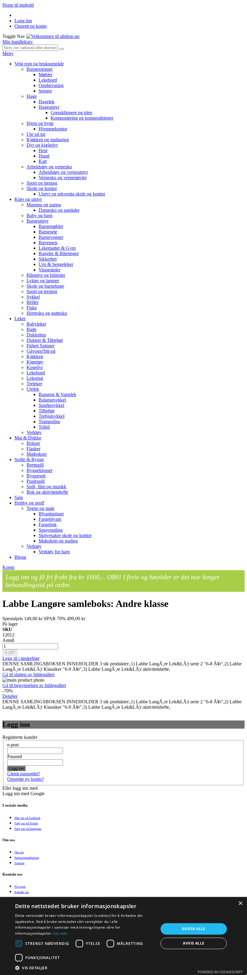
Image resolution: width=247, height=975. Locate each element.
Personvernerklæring (26, 857)
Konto (8, 567)
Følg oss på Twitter (26, 823)
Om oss (19, 852)
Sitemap (19, 863)
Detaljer (9, 696)
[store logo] (53, 36)
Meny (8, 53)
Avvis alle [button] (193, 943)
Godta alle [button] (193, 928)
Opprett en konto (30, 26)
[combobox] (30, 48)
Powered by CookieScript (220, 972)
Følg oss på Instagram (27, 828)
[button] (84, 967)
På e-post (20, 886)
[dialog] (123, 936)
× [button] (240, 903)
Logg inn (23, 20)
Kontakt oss (21, 892)
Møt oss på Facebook (27, 818)
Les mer (60, 933)
